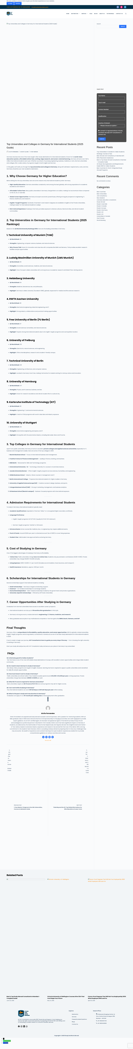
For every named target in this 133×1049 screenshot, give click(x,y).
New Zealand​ (101, 198)
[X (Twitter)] (48, 698)
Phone (6, 1043)
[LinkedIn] (125, 7)
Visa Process (100, 218)
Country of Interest (104, 123)
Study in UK (100, 212)
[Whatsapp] (27, 1026)
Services (84, 13)
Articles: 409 (48, 740)
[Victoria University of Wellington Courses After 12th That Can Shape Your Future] (66, 936)
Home (67, 13)
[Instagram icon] (49, 737)
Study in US (100, 214)
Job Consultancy (102, 196)
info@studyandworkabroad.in (40, 7)
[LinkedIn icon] (43, 737)
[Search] (125, 13)
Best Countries (101, 192)
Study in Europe (101, 208)
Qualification (102, 116)
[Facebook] (118, 7)
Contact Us (119, 13)
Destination (74, 13)
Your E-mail (101, 102)
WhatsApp (7, 1041)
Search (99, 24)
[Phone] (3, 1043)
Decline (18, 3)
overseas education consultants (106, 200)
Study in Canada (102, 206)
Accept (10, 3)
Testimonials (110, 13)
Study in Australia (102, 204)
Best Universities (102, 194)
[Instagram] (121, 7)
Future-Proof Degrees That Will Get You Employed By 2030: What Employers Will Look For (107, 997)
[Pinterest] (48, 699)
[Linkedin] (24, 1026)
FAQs (91, 13)
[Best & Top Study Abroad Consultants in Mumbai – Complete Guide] (26, 936)
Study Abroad (34, 151)
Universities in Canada (103, 216)
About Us (102, 13)
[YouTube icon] (52, 737)
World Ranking (101, 220)
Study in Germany (102, 210)
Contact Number (103, 109)
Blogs (96, 13)
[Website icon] (46, 737)
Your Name (101, 95)
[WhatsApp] (3, 1041)
